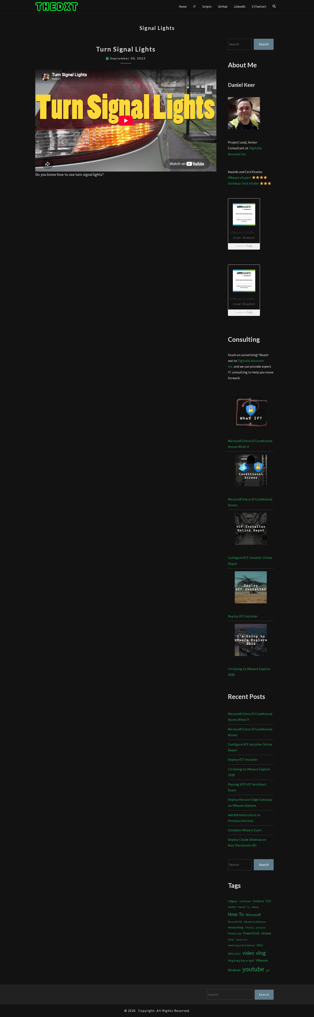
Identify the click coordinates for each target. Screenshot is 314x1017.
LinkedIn (239, 6)
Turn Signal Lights (126, 49)
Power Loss (234, 933)
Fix (248, 907)
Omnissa (249, 927)
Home (183, 6)
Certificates (245, 901)
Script (231, 939)
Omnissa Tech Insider (243, 183)
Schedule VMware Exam (245, 830)
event (232, 907)
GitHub (222, 6)
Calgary (233, 901)
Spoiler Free (241, 939)
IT (194, 6)
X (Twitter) (259, 6)
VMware (262, 960)
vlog (261, 952)
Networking (235, 927)
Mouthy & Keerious (255, 921)
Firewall (241, 907)
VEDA (260, 945)
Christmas (258, 901)
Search (264, 44)
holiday (255, 907)
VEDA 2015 (234, 954)
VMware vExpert (239, 177)
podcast (260, 927)
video (248, 953)
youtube (253, 969)
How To (236, 914)
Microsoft (253, 914)
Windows (234, 970)
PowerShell (251, 933)
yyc (268, 970)
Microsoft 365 (235, 921)
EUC (268, 901)
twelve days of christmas (241, 945)
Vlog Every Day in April (241, 960)
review (266, 933)
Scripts (207, 6)
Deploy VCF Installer (243, 616)
